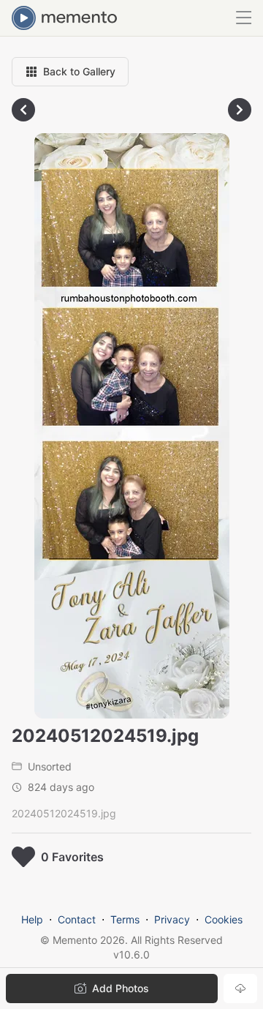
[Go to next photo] (239, 109)
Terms (125, 919)
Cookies (224, 919)
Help (32, 919)
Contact (77, 919)
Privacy (172, 919)
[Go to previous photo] (23, 109)
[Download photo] (240, 988)
